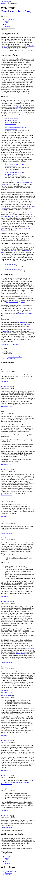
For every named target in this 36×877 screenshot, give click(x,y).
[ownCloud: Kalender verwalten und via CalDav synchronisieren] (18, 166)
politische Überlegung (20, 653)
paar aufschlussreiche (23, 228)
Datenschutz (8, 873)
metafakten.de (22, 322)
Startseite (7, 856)
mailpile (26, 251)
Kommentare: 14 (10, 358)
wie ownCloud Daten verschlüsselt (16, 215)
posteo (32, 648)
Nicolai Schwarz (6, 695)
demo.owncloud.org (11, 124)
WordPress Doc (29, 324)
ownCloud (17, 107)
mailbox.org (20, 313)
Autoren (7, 26)
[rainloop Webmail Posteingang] (11, 264)
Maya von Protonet (12, 302)
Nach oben (4, 3)
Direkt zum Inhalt (6, 1)
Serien (6, 22)
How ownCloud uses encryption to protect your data (17, 781)
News (6, 24)
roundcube (14, 251)
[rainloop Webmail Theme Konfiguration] (13, 269)
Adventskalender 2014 (15, 357)
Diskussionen (5, 230)
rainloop (3, 252)
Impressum (8, 874)
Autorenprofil (15, 344)
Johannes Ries (5, 386)
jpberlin (30, 313)
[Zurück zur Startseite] (16, 11)
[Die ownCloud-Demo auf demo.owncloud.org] (18, 120)
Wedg (23, 302)
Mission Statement (10, 871)
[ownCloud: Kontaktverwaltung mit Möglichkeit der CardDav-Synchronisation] (18, 174)
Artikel (7, 21)
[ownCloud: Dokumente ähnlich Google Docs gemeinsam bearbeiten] (18, 129)
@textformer (4, 344)
